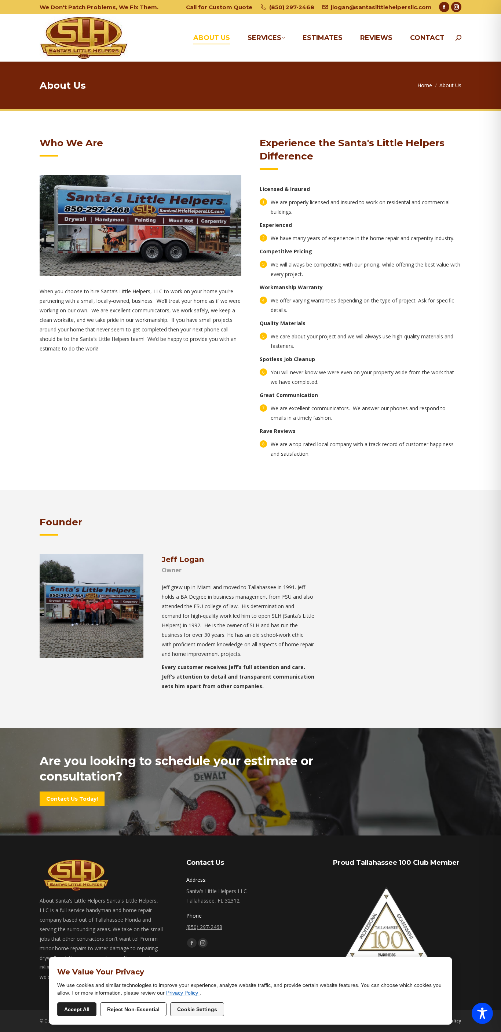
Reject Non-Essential (133, 1009)
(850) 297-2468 (291, 7)
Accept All (76, 1009)
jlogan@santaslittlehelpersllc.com (381, 7)
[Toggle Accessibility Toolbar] (482, 1013)
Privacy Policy (183, 993)
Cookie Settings (197, 1009)
